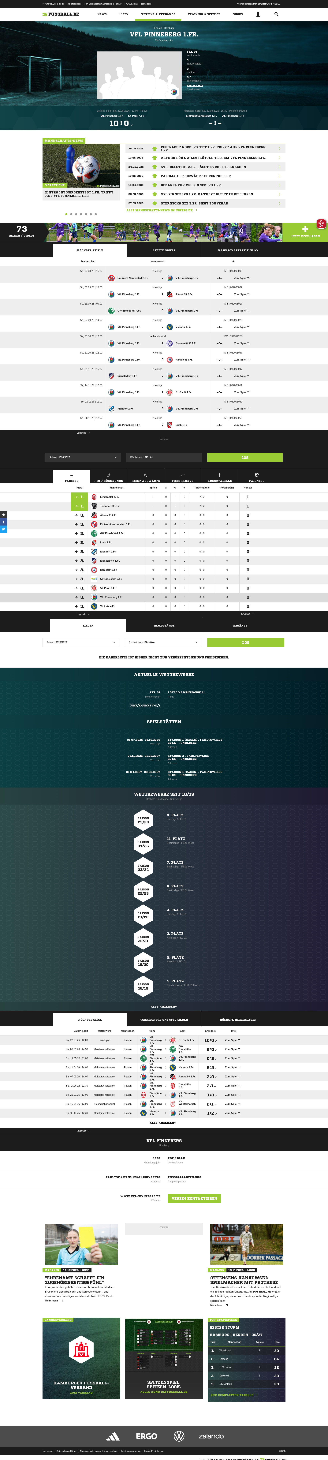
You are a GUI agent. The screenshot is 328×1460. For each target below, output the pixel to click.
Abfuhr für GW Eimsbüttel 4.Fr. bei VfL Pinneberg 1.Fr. (213, 157)
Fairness (256, 481)
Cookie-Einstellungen (153, 1451)
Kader (88, 625)
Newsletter (146, 4)
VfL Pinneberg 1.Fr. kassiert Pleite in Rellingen (207, 194)
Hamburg (169, 28)
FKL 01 (192, 51)
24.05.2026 (136, 167)
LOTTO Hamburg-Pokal (186, 692)
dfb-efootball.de (74, 4)
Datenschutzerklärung (67, 1451)
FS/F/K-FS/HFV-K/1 (145, 705)
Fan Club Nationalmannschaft (98, 4)
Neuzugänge (164, 625)
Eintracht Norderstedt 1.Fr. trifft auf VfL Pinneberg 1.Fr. (79, 192)
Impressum (48, 1451)
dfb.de (61, 4)
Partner (118, 4)
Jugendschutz (110, 1451)
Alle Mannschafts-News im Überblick (159, 210)
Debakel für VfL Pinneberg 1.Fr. (191, 185)
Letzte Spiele (164, 250)
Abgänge (240, 625)
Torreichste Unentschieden (164, 1019)
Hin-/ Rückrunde (108, 481)
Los (244, 457)
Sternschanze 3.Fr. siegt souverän (195, 203)
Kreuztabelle (220, 481)
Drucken (245, 613)
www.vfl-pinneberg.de (140, 1196)
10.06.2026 (135, 157)
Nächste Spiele (90, 250)
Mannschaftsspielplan (238, 250)
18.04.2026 (136, 185)
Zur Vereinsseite (164, 40)
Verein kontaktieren (194, 1198)
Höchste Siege (90, 1019)
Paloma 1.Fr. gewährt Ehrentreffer (196, 176)
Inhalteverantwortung (130, 1451)
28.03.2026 (136, 194)
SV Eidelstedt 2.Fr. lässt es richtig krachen (203, 166)
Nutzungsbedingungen (90, 1451)
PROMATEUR (49, 4)
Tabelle (71, 481)
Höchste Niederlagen (238, 1019)
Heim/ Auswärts (146, 481)
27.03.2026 (136, 203)
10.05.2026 (135, 176)
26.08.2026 (136, 148)
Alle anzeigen (163, 1006)
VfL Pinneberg (164, 1141)
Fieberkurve (182, 481)
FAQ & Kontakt (131, 4)
